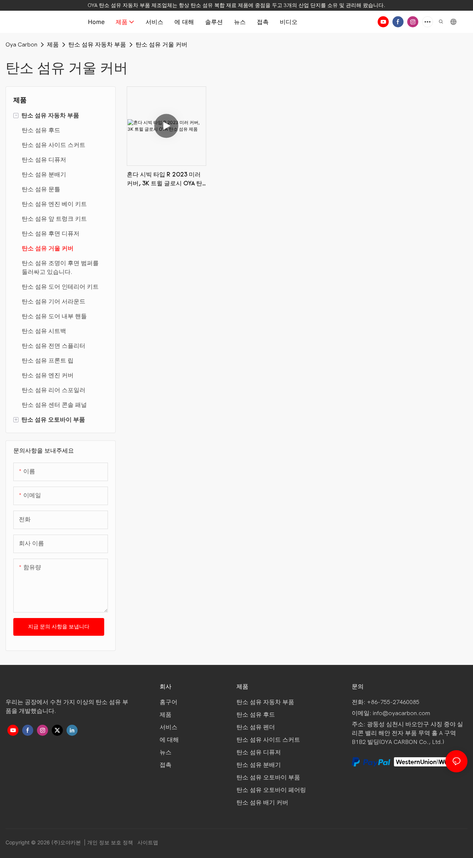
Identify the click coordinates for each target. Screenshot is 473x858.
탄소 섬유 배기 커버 (262, 802)
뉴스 (165, 752)
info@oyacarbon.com (401, 713)
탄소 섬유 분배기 (258, 765)
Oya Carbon (21, 44)
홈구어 (168, 702)
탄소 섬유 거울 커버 (161, 44)
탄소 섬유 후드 (255, 714)
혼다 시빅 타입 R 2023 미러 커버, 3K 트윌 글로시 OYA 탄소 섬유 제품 (164, 180)
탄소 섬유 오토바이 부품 (268, 777)
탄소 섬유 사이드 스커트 (268, 740)
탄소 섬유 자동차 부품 (97, 44)
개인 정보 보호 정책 (111, 842)
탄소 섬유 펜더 (255, 727)
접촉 (165, 765)
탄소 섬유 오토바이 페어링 (271, 790)
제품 (53, 44)
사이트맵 (147, 842)
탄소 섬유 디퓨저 (258, 752)
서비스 (168, 727)
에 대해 (169, 740)
